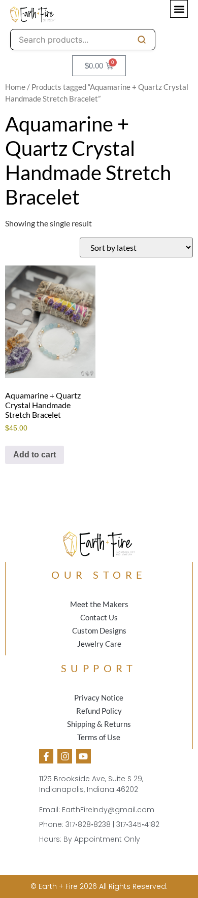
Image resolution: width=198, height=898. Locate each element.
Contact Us (99, 617)
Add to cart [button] (34, 454)
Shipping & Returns (99, 723)
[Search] (141, 39)
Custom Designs (99, 630)
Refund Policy (99, 710)
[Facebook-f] (46, 756)
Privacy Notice (98, 697)
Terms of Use (98, 737)
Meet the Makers (99, 604)
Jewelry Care (99, 643)
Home (15, 87)
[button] (179, 9)
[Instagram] (64, 756)
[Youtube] (83, 756)
